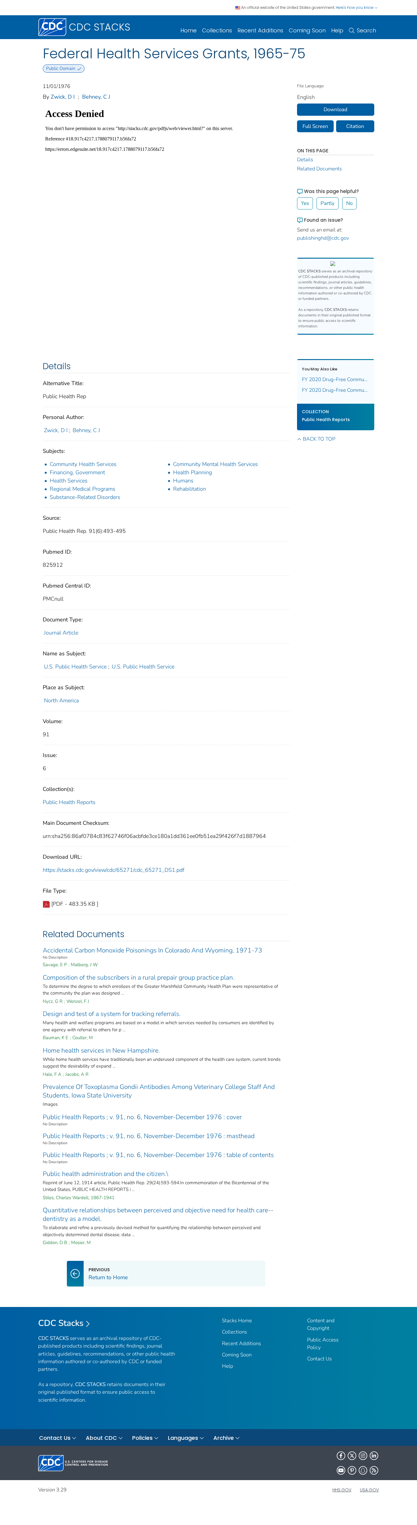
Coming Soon (307, 30)
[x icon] (352, 1456)
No (349, 203)
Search (366, 30)
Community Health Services (83, 464)
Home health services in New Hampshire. (101, 1050)
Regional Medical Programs (82, 489)
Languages (183, 1438)
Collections (217, 30)
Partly (328, 203)
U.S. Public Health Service (75, 666)
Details (305, 159)
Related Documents (319, 168)
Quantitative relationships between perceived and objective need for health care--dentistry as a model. (158, 1214)
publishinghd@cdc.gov (323, 238)
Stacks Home (237, 1320)
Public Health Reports (69, 802)
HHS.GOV (341, 1490)
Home (188, 30)
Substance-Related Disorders (85, 497)
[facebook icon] (341, 1456)
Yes (305, 203)
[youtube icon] (341, 1470)
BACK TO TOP (319, 438)
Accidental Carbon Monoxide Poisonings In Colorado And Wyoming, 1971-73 (152, 950)
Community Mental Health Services (215, 464)
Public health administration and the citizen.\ (105, 1174)
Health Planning (192, 472)
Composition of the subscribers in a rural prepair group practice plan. (138, 977)
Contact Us (319, 1358)
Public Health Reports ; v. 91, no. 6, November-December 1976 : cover (142, 1117)
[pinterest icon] (352, 1470)
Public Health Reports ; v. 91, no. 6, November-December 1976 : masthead (149, 1136)
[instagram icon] (363, 1456)
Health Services (69, 480)
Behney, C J (96, 96)
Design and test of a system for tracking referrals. (112, 1014)
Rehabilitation (189, 489)
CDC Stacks (61, 1323)
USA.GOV (369, 1490)
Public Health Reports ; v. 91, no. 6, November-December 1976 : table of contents (158, 1155)
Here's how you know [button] (355, 7)
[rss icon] (374, 1470)
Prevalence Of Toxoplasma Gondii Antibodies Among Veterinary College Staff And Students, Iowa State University (159, 1091)
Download (335, 109)
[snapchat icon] (363, 1470)
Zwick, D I (63, 96)
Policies (142, 1438)
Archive (223, 1438)
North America (61, 700)
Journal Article (61, 632)
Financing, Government (77, 472)
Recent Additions (260, 30)
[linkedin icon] (374, 1456)
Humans (183, 480)
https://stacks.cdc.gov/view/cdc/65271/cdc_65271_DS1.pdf (113, 870)
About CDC (101, 1438)
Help (337, 30)
